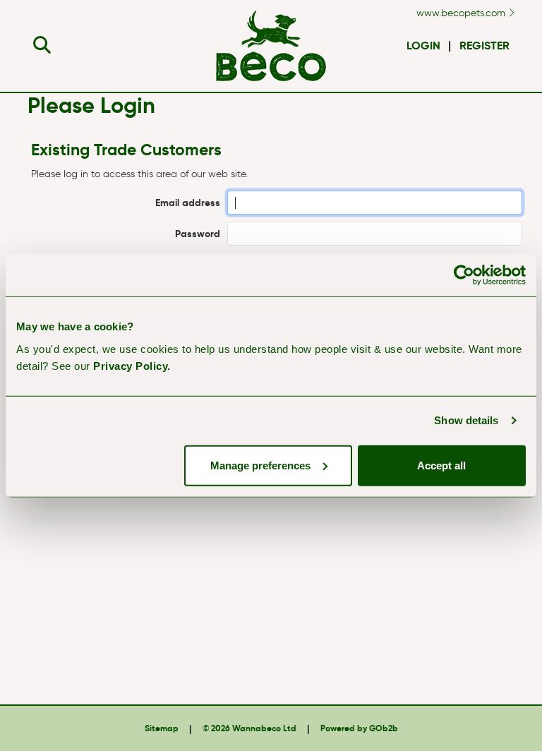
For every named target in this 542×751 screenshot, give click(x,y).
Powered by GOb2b (359, 728)
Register (484, 45)
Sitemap (162, 728)
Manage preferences (260, 465)
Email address (187, 202)
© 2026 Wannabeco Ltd (249, 728)
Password (197, 233)
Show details (466, 420)
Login (423, 45)
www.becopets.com (462, 13)
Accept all (441, 465)
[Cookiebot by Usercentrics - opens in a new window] (464, 275)
